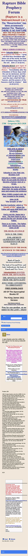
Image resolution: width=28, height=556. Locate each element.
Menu (4, 316)
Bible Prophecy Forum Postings (11, 322)
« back (3, 551)
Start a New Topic (5, 325)
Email (6, 539)
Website (13, 539)
